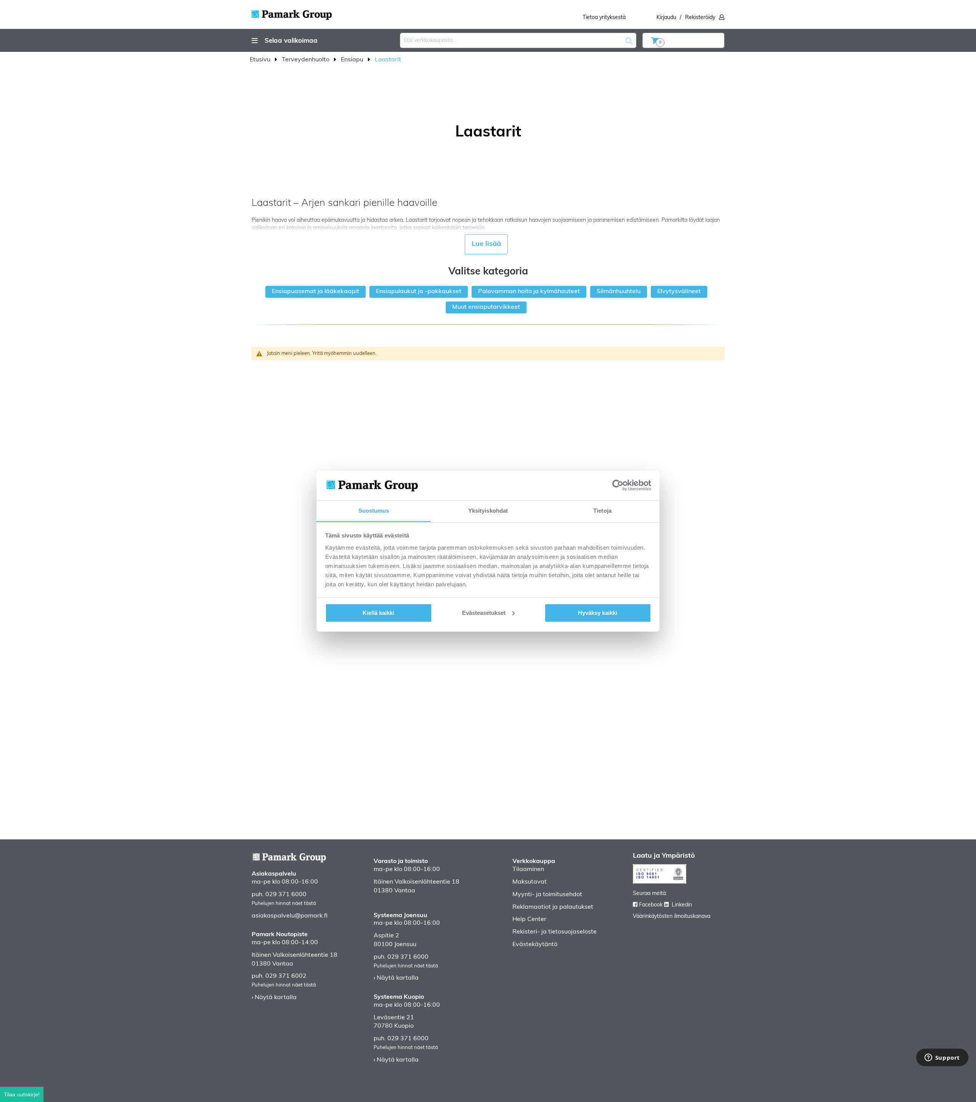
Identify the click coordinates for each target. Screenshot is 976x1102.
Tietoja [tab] (602, 510)
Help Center (529, 919)
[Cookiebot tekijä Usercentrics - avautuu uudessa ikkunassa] (617, 485)
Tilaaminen (528, 869)
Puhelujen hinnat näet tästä (284, 903)
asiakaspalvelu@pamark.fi (289, 916)
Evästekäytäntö (534, 945)
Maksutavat (529, 882)
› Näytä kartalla (274, 998)
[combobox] (518, 40)
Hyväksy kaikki (597, 613)
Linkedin (682, 905)
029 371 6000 (286, 895)
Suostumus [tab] (373, 510)
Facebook (651, 905)
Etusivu (261, 60)
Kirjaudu (666, 18)
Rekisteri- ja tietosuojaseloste (554, 932)
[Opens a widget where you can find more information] (942, 1058)
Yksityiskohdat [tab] (488, 510)
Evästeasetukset (484, 613)
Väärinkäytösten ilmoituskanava (671, 916)
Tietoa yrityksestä (604, 18)
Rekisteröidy (700, 18)
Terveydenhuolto (306, 60)
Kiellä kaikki (378, 613)
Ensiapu (353, 60)
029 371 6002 (286, 976)
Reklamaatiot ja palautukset (552, 907)
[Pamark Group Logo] (292, 12)
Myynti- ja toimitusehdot (547, 895)
